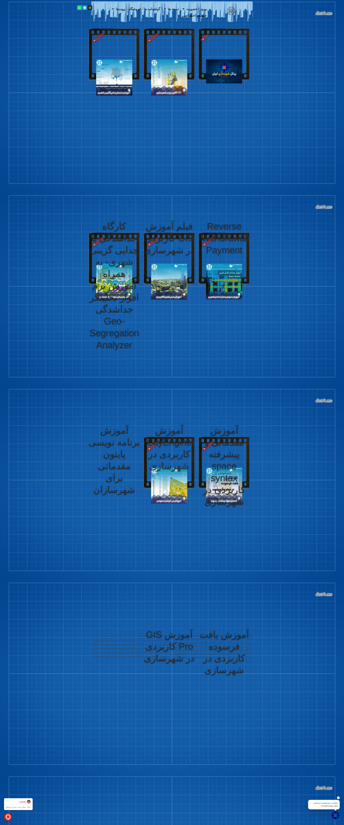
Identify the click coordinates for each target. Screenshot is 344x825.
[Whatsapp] (79, 7)
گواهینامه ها (152, 9)
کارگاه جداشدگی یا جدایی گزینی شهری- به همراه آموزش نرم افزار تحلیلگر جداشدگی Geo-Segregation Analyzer (114, 285)
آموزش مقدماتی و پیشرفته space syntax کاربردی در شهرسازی (224, 466)
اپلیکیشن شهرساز (124, 639)
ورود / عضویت (197, 9)
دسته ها (173, 9)
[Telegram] (84, 7)
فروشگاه (134, 9)
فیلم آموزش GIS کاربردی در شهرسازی (169, 238)
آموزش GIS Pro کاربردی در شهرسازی (169, 646)
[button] (204, 38)
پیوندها (120, 9)
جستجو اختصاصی (194, 15)
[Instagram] (90, 7)
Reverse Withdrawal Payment (224, 238)
